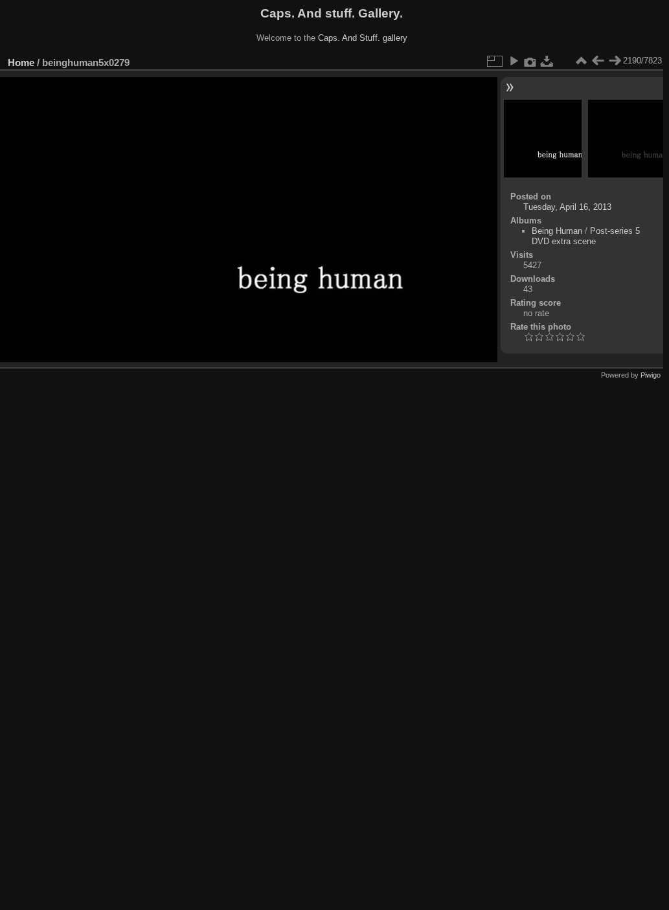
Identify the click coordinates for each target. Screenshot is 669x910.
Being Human (557, 231)
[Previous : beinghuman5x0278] (597, 60)
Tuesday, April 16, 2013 (567, 207)
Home (21, 62)
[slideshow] (513, 60)
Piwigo (651, 375)
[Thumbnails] (581, 60)
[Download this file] (547, 60)
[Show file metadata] (530, 60)
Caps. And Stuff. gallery (362, 38)
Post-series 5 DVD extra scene (586, 236)
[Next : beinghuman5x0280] (614, 60)
